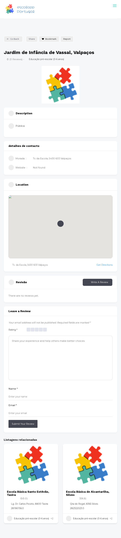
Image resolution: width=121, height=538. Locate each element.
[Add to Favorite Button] (52, 449)
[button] (60, 224)
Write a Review (99, 282)
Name (13, 388)
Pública (20, 125)
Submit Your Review (23, 423)
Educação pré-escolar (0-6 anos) (46, 59)
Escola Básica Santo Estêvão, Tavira (28, 493)
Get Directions (104, 264)
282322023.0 (77, 508)
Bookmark (50, 39)
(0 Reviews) (15, 59)
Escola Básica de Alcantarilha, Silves (87, 493)
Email (13, 405)
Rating (13, 329)
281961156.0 (17, 508)
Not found (39, 167)
